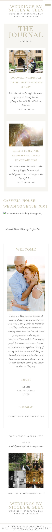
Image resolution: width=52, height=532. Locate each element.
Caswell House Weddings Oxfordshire (23, 229)
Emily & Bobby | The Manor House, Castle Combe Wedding (26, 155)
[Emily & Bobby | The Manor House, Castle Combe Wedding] (26, 135)
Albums (26, 387)
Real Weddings (26, 391)
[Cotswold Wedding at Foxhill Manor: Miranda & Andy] (26, 61)
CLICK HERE (36, 436)
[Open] (17, 462)
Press (26, 394)
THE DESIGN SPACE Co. (26, 530)
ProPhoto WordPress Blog (27, 528)
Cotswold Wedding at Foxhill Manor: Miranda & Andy (26, 82)
